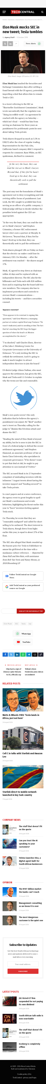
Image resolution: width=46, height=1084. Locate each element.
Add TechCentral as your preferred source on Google (24, 587)
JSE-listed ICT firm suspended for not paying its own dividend (31, 1001)
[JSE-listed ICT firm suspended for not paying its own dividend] (10, 1001)
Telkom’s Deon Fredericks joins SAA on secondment (34, 672)
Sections (11, 19)
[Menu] (4, 12)
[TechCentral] (23, 12)
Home (5, 19)
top (30, 624)
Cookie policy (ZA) (24, 1074)
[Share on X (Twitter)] (5, 43)
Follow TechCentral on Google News (22, 576)
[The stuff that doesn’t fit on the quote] (10, 829)
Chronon (31, 1069)
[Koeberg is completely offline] (10, 1047)
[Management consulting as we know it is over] (10, 906)
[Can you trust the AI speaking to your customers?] (10, 844)
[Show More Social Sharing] (16, 43)
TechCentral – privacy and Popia (24, 1077)
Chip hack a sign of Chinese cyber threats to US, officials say (12, 672)
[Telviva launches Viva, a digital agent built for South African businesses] (10, 861)
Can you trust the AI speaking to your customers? (28, 843)
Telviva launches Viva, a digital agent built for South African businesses (30, 861)
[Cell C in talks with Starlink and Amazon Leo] (23, 738)
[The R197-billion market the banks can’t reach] (10, 892)
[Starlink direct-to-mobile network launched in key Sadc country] (23, 776)
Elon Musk (8, 624)
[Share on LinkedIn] (10, 43)
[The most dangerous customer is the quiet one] (10, 920)
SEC (16, 624)
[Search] (42, 12)
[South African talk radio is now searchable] (10, 1019)
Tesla (23, 624)
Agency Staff (10, 37)
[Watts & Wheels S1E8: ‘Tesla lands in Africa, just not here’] (23, 699)
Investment (20, 19)
